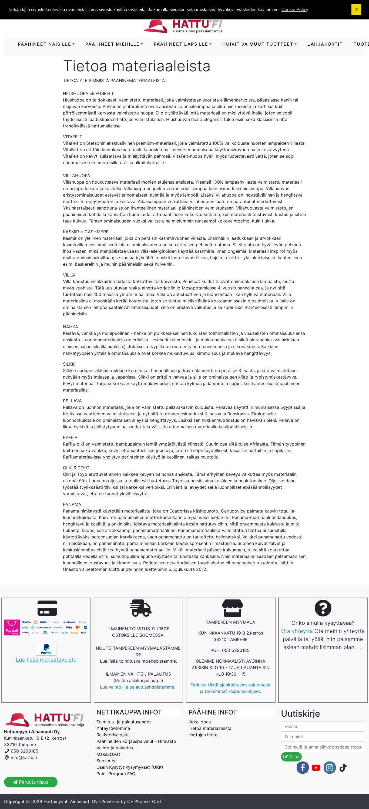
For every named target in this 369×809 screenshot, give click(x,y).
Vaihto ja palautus (114, 747)
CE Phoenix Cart (144, 801)
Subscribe (106, 760)
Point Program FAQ (115, 773)
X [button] (356, 10)
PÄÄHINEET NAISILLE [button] (44, 44)
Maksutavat (108, 754)
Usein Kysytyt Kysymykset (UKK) (129, 767)
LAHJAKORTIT (325, 44)
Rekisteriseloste (112, 734)
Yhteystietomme (113, 728)
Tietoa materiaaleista (210, 728)
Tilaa (293, 756)
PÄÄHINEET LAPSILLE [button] (181, 44)
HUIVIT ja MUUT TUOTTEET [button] (257, 44)
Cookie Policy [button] (294, 9)
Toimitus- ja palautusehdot (123, 721)
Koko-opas (200, 721)
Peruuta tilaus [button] (33, 782)
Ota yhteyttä (297, 631)
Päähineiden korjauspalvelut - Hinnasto (136, 741)
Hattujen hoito (203, 734)
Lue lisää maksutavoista (46, 659)
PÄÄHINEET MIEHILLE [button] (112, 44)
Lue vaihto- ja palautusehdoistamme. (138, 687)
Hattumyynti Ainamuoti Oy (70, 801)
